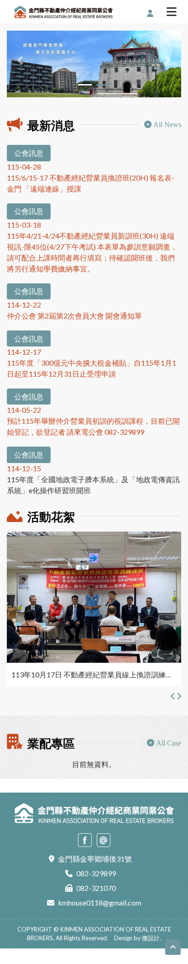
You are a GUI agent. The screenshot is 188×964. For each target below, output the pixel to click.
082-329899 (96, 873)
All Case (168, 743)
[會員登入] (152, 13)
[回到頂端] (173, 947)
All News (167, 124)
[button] (20, 60)
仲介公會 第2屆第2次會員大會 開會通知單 (74, 315)
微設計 (151, 938)
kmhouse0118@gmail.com (99, 902)
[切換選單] (171, 13)
